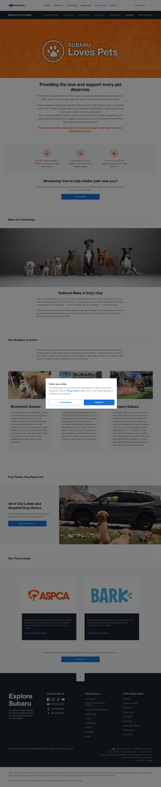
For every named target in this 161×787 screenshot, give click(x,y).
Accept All (99, 402)
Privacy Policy (72, 391)
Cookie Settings (65, 402)
